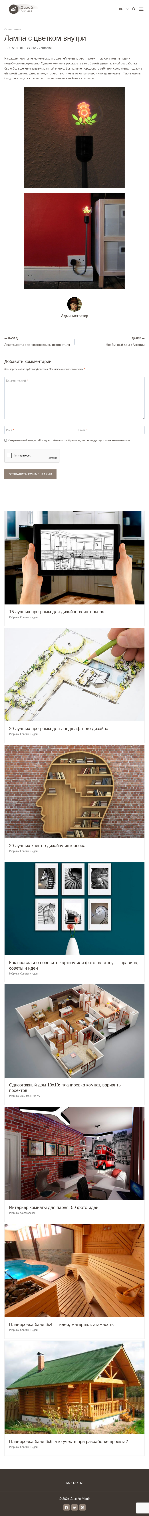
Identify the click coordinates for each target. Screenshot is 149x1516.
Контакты (74, 1482)
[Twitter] (74, 1507)
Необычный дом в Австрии (125, 341)
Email (83, 430)
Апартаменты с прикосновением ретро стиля (37, 341)
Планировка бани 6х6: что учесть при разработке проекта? (68, 1441)
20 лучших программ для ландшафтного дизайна (58, 728)
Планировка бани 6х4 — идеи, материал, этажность (61, 1324)
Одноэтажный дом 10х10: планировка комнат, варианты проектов (65, 1087)
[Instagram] (82, 1507)
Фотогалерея (27, 1213)
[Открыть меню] (141, 9)
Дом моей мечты (30, 1096)
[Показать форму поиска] (134, 9)
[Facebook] (66, 1507)
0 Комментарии (41, 48)
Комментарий (17, 380)
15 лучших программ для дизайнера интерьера (56, 611)
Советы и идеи (29, 617)
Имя (10, 430)
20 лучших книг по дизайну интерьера (47, 845)
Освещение (12, 29)
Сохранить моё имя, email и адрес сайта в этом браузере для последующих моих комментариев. (69, 440)
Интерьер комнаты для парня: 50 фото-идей (53, 1207)
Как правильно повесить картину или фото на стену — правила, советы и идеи (73, 965)
